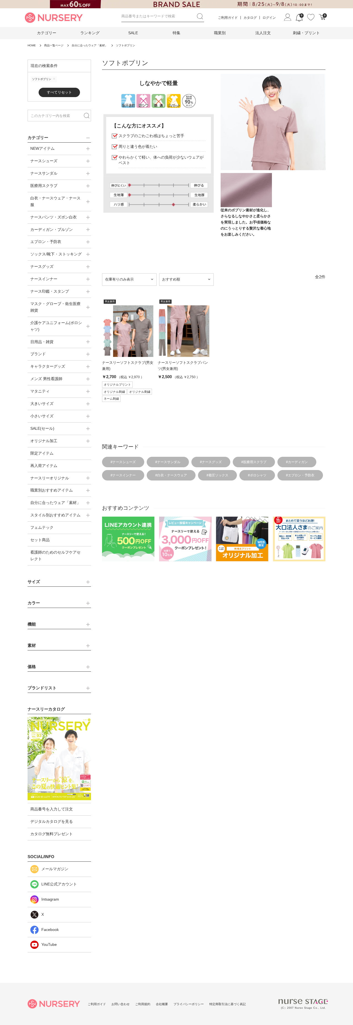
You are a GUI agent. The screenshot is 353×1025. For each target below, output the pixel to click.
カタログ (250, 18)
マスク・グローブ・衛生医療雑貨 (55, 307)
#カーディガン (297, 462)
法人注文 (263, 33)
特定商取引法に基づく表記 (227, 1004)
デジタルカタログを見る (51, 821)
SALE (133, 33)
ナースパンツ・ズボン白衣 (53, 217)
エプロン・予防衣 (45, 241)
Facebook (50, 929)
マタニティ (40, 391)
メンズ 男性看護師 (46, 379)
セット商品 (40, 540)
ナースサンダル (43, 173)
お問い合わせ (120, 1004)
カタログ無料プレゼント (51, 834)
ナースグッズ (42, 266)
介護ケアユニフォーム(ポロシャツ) (56, 326)
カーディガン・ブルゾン (51, 229)
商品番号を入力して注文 (51, 809)
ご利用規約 (142, 1004)
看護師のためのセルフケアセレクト (55, 555)
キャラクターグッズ (47, 366)
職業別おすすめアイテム (51, 490)
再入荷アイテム (43, 465)
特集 (176, 33)
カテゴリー (46, 33)
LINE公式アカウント (59, 884)
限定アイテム (42, 453)
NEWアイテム (42, 148)
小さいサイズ (42, 416)
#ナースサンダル (167, 462)
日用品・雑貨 (42, 342)
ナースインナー (43, 279)
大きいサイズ (42, 403)
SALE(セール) (42, 428)
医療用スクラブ (43, 185)
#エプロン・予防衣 (300, 475)
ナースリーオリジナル (49, 478)
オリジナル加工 (43, 441)
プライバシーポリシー (188, 1004)
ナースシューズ (43, 161)
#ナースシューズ (123, 462)
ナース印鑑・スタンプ (49, 291)
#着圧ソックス (217, 475)
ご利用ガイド (228, 18)
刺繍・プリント (306, 33)
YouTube (49, 944)
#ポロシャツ (257, 475)
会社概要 (162, 1004)
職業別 (220, 33)
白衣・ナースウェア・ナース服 (55, 201)
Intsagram (50, 899)
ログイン (269, 18)
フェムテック (42, 527)
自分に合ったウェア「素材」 (55, 502)
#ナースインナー (123, 475)
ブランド (38, 354)
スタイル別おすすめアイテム (55, 515)
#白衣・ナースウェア (171, 475)
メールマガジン (54, 869)
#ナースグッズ (211, 462)
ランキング (90, 33)
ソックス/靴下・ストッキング (56, 254)
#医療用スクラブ (253, 462)
